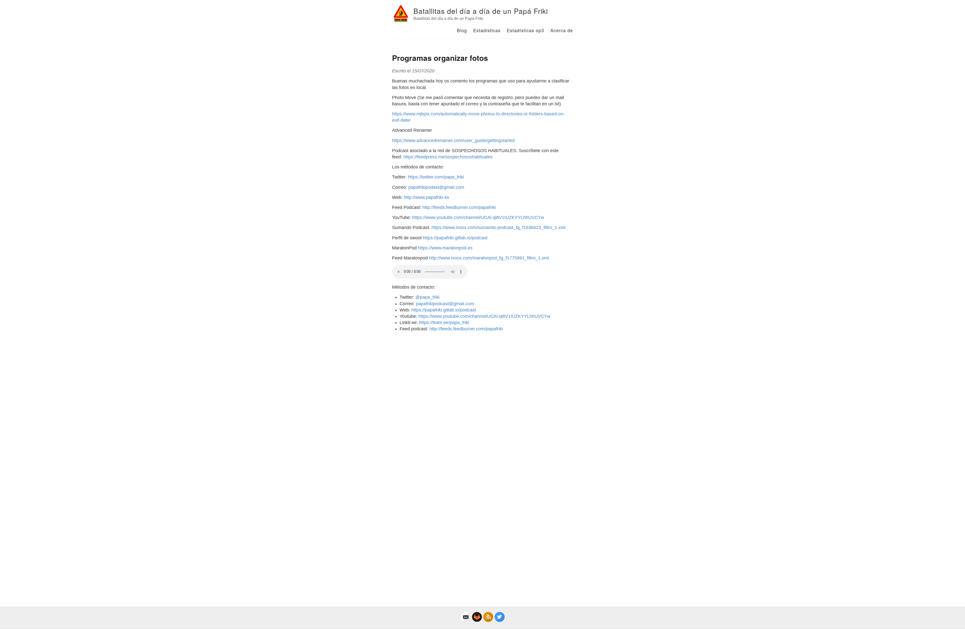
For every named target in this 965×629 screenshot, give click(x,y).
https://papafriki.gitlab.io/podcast (455, 237)
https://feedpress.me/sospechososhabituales (448, 156)
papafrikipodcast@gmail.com (445, 303)
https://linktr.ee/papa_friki (444, 322)
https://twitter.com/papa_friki (436, 176)
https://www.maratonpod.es (445, 247)
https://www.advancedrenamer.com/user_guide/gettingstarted (453, 140)
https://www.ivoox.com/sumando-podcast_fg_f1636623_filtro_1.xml (498, 227)
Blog (462, 30)
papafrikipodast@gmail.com (436, 187)
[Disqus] (482, 399)
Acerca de (561, 30)
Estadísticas (487, 30)
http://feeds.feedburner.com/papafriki (459, 207)
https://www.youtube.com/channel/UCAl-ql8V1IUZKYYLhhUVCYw (478, 217)
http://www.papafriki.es (426, 197)
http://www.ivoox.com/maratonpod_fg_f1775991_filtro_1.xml (489, 257)
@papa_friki (427, 297)
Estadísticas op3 (525, 30)
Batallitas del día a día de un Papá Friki (480, 11)
